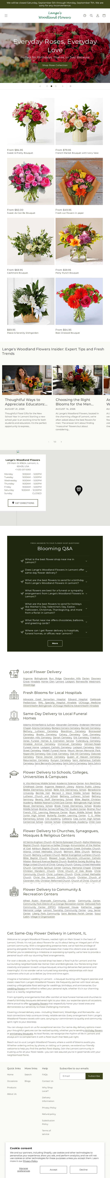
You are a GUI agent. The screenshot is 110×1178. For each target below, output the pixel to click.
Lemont (60, 681)
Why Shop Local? (47, 1089)
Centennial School (33, 822)
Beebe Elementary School (37, 789)
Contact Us (47, 1081)
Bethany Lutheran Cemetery (40, 731)
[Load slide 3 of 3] (56, 86)
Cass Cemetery (91, 734)
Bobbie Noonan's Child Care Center (53, 802)
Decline (83, 1169)
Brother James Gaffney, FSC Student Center (62, 809)
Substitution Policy (48, 1122)
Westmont (94, 681)
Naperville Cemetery (34, 753)
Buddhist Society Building (81, 861)
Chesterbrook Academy (75, 822)
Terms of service (46, 1132)
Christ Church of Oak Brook (74, 871)
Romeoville (82, 681)
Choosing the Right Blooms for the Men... (75, 402)
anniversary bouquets (21, 1033)
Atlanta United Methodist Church (42, 851)
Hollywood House (68, 907)
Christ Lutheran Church (59, 874)
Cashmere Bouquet (17, 273)
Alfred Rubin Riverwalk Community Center (49, 900)
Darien (85, 678)
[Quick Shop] (84, 15)
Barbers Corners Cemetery (66, 728)
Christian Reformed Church (55, 880)
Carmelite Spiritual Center (46, 867)
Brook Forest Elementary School (72, 806)
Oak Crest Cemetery (57, 753)
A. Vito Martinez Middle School (39, 783)
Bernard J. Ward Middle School (71, 793)
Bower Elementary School (38, 806)
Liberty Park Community (46, 913)
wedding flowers (16, 988)
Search (28, 1074)
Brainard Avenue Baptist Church (49, 861)
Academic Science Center (70, 783)
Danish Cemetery (62, 737)
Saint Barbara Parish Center (77, 913)
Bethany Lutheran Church (46, 855)
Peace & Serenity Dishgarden (22, 333)
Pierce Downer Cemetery (50, 757)
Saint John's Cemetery (75, 763)
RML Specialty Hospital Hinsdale (57, 702)
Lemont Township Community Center (64, 910)
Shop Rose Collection (55, 65)
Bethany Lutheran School (74, 796)
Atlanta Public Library (88, 786)
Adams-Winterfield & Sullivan (39, 724)
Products (11, 1087)
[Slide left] (49, 442)
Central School (52, 822)
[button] (6, 15)
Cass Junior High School (86, 818)
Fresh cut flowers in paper (70, 213)
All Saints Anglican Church (37, 842)
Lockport (70, 681)
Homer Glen (47, 681)
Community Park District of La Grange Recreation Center (53, 903)
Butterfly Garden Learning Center (66, 815)
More (55, 643)
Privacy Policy (30, 1161)
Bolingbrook (40, 678)
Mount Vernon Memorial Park (84, 750)
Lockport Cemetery (83, 747)
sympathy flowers (38, 1003)
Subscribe (94, 1076)
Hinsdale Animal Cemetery (39, 744)
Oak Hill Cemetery (80, 753)
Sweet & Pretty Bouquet (20, 153)
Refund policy (49, 1114)
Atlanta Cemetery (41, 728)
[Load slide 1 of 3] (47, 86)
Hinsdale (35, 681)
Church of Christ (80, 880)
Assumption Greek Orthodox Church (80, 848)
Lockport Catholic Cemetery (56, 747)
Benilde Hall (43, 793)
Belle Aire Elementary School (70, 789)
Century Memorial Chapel (76, 867)
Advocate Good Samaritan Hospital (44, 699)
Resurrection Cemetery (36, 760)
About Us (11, 1094)
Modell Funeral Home (54, 750)
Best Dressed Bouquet (68, 333)
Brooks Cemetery (46, 734)
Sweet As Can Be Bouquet (21, 213)
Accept (53, 1169)
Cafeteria (67, 818)
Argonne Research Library (59, 786)
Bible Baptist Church (35, 858)
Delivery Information (48, 1099)
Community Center (89, 900)
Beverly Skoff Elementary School (54, 799)
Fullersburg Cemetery (88, 741)
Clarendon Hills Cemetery (37, 737)
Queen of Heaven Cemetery (83, 757)
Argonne (28, 678)
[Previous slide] (40, 86)
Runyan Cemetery (61, 760)
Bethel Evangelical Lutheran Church (80, 855)
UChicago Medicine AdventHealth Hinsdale (76, 705)
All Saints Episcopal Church (67, 842)
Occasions (12, 1081)
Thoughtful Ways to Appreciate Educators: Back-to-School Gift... (25, 402)
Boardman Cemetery (73, 731)
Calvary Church (64, 864)
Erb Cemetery (81, 737)
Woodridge (29, 684)
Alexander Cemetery (67, 724)
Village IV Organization (43, 916)
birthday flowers (93, 1030)
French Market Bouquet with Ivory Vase (77, 153)
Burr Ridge (55, 678)
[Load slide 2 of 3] (51, 86)
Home (10, 1074)
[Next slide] (63, 86)
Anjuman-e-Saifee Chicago (55, 845)
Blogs (28, 1081)
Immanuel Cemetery (70, 744)
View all (6, 358)
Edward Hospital (78, 699)
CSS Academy (53, 818)
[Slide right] (61, 442)
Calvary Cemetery (69, 734)
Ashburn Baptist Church (45, 848)
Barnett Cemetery (90, 728)
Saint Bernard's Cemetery (48, 763)
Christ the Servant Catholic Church (54, 877)
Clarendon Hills (71, 678)
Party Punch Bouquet (67, 273)
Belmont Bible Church (77, 851)
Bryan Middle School (80, 812)
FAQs (45, 1074)
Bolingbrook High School (87, 802)
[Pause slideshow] (70, 86)
